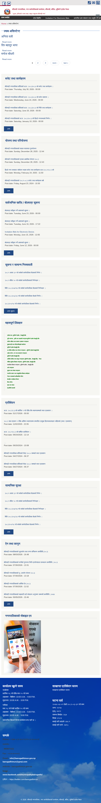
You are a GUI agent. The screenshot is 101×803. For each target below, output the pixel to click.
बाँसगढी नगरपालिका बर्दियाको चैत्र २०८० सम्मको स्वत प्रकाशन (24, 453)
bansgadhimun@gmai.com (15, 762)
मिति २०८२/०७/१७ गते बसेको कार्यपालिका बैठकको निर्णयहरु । (25, 288)
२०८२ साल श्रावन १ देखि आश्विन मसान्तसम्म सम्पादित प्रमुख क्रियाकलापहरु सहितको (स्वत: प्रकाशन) (38, 421)
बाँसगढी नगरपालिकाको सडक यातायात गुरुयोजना (20, 148)
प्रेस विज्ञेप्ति (32, 18)
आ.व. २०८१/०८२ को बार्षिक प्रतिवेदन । (17, 432)
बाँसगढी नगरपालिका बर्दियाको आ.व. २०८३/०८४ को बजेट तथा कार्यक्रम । (29, 86)
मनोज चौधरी (7, 53)
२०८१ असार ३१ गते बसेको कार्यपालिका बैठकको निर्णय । (23, 272)
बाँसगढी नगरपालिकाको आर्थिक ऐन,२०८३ (17, 584)
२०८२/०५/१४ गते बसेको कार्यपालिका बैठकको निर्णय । (22, 304)
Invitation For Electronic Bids (52, 18)
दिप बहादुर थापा (9, 45)
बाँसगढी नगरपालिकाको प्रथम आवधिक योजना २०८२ (22, 159)
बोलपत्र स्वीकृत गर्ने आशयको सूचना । (17, 210)
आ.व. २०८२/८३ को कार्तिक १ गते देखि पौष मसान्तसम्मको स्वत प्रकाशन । (28, 410)
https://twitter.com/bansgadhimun (23, 779)
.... (5, 442)
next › (54, 63)
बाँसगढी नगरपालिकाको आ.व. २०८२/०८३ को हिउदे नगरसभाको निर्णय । (28, 118)
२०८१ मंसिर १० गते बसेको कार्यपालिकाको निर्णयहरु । (22, 280)
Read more (7, 42)
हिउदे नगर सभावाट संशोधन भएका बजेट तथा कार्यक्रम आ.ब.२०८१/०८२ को (29, 170)
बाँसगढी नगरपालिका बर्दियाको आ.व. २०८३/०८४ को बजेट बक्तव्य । (27, 97)
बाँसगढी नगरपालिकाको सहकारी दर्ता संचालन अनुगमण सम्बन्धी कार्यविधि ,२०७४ (29, 594)
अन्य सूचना (10, 311)
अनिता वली (7, 36)
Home (3, 24)
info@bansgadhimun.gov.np (23, 758)
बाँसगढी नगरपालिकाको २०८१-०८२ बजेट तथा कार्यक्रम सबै (24, 180)
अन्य (8, 129)
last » (66, 63)
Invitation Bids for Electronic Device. (20, 232)
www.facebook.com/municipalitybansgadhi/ (22, 774)
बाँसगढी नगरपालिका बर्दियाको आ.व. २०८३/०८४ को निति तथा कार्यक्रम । (29, 108)
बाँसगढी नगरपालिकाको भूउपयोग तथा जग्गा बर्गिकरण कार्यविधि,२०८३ (26, 551)
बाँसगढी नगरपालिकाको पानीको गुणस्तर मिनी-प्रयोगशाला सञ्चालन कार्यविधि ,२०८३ (31, 562)
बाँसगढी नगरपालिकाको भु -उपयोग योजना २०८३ (19, 573)
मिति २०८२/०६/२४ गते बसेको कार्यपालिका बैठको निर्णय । (23, 296)
